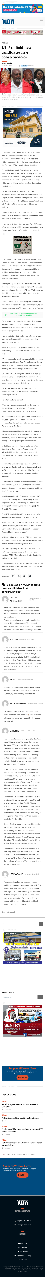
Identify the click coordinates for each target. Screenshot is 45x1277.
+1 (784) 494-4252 (24, 1221)
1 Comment (7, 1121)
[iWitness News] (22, 1202)
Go (40, 997)
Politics (5, 42)
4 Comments (7, 1110)
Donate (21, 1077)
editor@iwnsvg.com (24, 1225)
